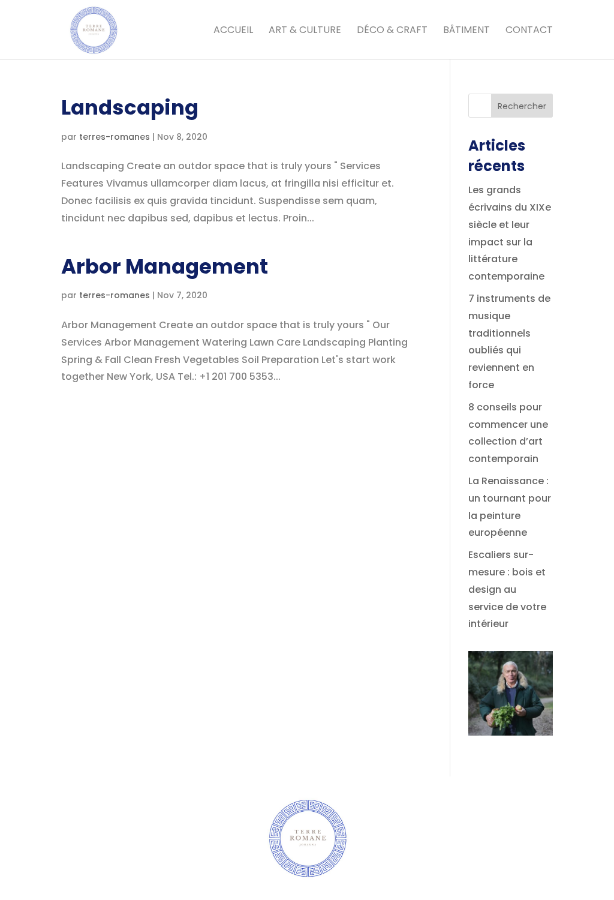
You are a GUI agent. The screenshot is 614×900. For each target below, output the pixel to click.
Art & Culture (305, 31)
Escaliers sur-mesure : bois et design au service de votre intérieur (507, 589)
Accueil (233, 31)
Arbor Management (164, 266)
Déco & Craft (392, 31)
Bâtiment (466, 31)
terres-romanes (114, 137)
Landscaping (129, 107)
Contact (529, 31)
